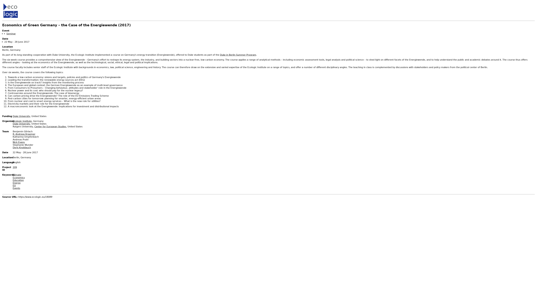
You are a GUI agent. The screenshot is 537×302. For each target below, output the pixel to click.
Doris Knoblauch (22, 147)
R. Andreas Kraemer (24, 134)
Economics (19, 177)
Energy (17, 183)
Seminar (11, 33)
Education (18, 180)
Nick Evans (19, 142)
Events (16, 188)
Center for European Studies (50, 126)
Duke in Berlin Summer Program (238, 55)
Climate (17, 175)
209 (15, 167)
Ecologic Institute (22, 121)
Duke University (21, 116)
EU (14, 185)
